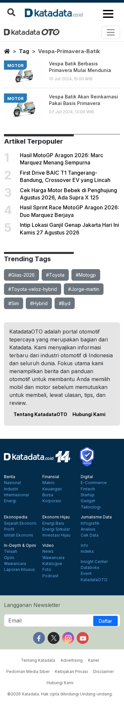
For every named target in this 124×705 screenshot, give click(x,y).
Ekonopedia (15, 517)
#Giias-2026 (21, 275)
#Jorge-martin (83, 289)
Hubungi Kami (88, 414)
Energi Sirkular (56, 529)
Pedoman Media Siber (28, 671)
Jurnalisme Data (96, 517)
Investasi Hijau (56, 535)
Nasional (12, 482)
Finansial (50, 477)
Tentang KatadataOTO (40, 414)
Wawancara (15, 563)
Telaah (10, 551)
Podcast (50, 576)
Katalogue (52, 563)
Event (86, 573)
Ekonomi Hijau (56, 517)
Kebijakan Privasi (71, 671)
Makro (48, 482)
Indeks (87, 551)
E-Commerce (94, 482)
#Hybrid (39, 303)
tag (24, 51)
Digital (87, 477)
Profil (9, 529)
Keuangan (52, 489)
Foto (46, 569)
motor (15, 65)
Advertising (72, 660)
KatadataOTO (94, 580)
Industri (11, 489)
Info (84, 545)
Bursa (47, 495)
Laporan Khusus (19, 569)
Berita (9, 477)
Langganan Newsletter (32, 605)
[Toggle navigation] (111, 32)
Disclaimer (103, 671)
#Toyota (55, 275)
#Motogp (86, 275)
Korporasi (51, 501)
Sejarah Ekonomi (20, 523)
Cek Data (90, 535)
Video (48, 545)
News (48, 551)
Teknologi (91, 507)
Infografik (90, 523)
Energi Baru (53, 523)
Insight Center (94, 561)
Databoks (90, 567)
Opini (9, 557)
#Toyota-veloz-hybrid (32, 289)
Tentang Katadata (38, 660)
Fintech (88, 489)
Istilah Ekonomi (18, 535)
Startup (88, 495)
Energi (10, 501)
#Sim (13, 303)
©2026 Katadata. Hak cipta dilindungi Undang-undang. (60, 693)
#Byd (64, 303)
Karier (93, 660)
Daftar (105, 621)
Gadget (88, 501)
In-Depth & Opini (20, 545)
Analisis (88, 529)
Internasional (16, 495)
